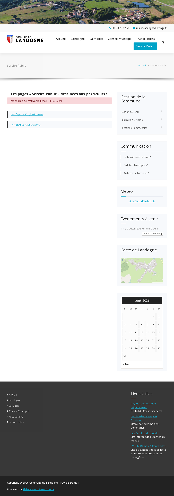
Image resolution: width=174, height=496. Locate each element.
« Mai (126, 364)
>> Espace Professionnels (27, 114)
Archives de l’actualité (136, 173)
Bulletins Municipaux (135, 165)
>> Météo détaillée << (142, 201)
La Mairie (96, 39)
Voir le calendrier (152, 233)
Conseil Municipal (120, 39)
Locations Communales (134, 127)
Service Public (145, 46)
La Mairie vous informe (137, 157)
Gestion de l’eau (130, 111)
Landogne (78, 39)
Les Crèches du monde (144, 433)
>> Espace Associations (26, 124)
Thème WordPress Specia (38, 489)
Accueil (61, 39)
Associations (146, 39)
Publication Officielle (132, 119)
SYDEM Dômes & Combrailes (148, 446)
